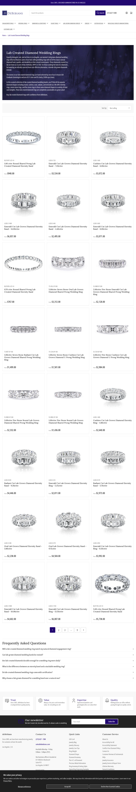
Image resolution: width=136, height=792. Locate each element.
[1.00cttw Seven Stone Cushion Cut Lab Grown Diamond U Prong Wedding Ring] (68, 329)
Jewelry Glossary (74, 745)
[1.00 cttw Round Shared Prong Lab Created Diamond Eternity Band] (23, 137)
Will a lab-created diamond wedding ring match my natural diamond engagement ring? (68, 649)
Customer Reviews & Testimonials (112, 754)
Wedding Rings (22, 23)
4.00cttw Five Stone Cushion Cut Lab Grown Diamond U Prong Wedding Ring (111, 356)
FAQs (104, 757)
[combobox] (68, 13)
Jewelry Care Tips (74, 748)
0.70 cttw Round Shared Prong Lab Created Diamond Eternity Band (19, 290)
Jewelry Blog (72, 742)
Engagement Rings (8, 23)
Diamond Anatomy (75, 757)
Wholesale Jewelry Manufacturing (118, 23)
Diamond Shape (74, 754)
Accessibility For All (108, 742)
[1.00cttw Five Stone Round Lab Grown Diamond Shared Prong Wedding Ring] (68, 394)
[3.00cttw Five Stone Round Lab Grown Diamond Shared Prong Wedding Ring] (23, 394)
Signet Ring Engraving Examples (79, 769)
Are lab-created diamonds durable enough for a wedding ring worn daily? (68, 660)
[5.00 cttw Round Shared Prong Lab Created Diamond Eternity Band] (112, 583)
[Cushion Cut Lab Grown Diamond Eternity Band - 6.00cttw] (112, 137)
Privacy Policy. (7, 781)
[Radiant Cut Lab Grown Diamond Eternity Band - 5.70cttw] (112, 457)
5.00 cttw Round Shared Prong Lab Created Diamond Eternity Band (109, 610)
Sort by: (104, 108)
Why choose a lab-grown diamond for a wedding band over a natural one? (68, 678)
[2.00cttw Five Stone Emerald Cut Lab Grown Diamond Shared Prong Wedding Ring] (112, 263)
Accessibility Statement (109, 745)
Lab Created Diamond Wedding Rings (18, 35)
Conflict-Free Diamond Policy (111, 748)
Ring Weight (73, 751)
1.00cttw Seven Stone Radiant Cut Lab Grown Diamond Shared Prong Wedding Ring (22, 357)
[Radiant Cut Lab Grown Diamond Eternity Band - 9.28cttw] (23, 457)
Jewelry (87, 23)
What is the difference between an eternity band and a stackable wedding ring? (68, 666)
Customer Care (8, 29)
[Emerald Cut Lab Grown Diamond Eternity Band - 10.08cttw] (23, 583)
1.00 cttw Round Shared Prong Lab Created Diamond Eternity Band (19, 164)
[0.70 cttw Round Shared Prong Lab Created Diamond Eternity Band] (23, 263)
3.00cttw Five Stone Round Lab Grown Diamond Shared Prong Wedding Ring (21, 421)
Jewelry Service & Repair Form (111, 763)
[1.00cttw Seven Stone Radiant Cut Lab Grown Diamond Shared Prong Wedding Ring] (23, 329)
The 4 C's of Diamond (75, 760)
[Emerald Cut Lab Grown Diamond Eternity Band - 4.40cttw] (68, 200)
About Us (105, 739)
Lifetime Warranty (107, 766)
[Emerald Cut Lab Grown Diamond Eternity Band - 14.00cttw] (23, 200)
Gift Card (72, 739)
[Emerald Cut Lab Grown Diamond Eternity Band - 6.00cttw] (112, 200)
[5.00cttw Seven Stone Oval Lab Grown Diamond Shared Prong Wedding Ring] (68, 263)
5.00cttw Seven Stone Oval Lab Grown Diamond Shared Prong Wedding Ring (66, 290)
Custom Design (98, 23)
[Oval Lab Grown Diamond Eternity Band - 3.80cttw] (23, 520)
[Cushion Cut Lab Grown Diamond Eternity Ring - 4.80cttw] (112, 394)
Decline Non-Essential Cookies (110, 786)
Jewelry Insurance (107, 760)
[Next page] (83, 629)
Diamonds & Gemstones (39, 23)
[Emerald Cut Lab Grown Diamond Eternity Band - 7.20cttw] (68, 137)
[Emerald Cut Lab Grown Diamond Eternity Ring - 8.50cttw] (112, 520)
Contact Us (105, 751)
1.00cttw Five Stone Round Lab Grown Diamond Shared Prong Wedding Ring (66, 421)
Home (4, 35)
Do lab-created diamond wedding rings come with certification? (68, 672)
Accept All (67, 786)
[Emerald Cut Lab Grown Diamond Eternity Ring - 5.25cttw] (68, 457)
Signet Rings (54, 23)
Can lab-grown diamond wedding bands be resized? (68, 654)
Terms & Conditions (108, 769)
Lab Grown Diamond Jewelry (71, 23)
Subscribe (111, 721)
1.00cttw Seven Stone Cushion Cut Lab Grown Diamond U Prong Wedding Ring (67, 356)
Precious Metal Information (77, 763)
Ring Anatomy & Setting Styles (78, 766)
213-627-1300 (112, 13)
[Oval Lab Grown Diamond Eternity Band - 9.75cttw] (68, 520)
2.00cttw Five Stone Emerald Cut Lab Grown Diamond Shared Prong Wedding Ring (111, 292)
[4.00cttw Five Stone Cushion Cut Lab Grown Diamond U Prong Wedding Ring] (112, 329)
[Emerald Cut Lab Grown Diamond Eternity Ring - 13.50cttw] (68, 583)
